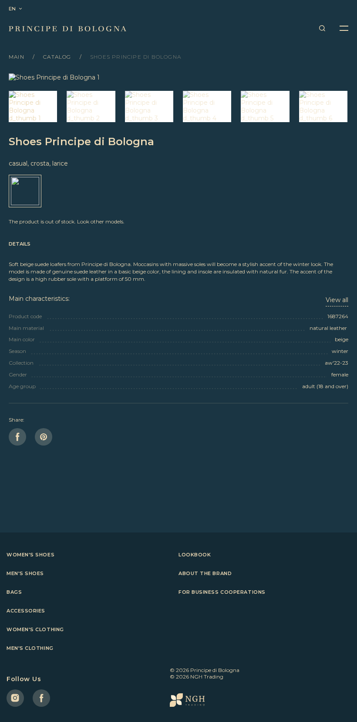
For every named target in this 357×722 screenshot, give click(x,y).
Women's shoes (30, 555)
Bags (14, 592)
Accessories (26, 611)
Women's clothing (35, 629)
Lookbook (194, 555)
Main (17, 56)
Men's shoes (25, 573)
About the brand (205, 573)
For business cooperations (222, 592)
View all (337, 300)
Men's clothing (30, 648)
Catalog (58, 56)
